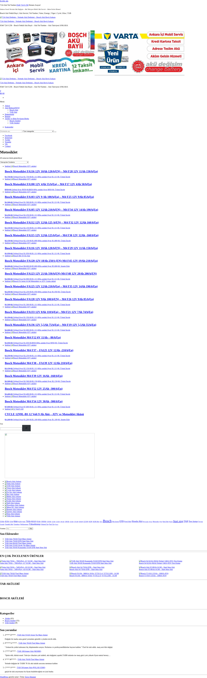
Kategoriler (9, 127)
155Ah (72, 521)
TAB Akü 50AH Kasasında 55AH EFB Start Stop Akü (26, 547)
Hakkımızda (9, 114)
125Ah (53, 521)
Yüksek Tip (45, 524)
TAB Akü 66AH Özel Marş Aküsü (18, 543)
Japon (150, 521)
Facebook (8, 135)
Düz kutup (115, 521)
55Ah (11, 521)
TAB (186, 521)
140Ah (67, 521)
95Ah (38, 521)
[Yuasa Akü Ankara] (13, 499)
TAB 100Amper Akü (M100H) (29, 651)
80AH (33, 521)
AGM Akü (96, 521)
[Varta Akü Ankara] (12, 484)
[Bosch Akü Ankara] (13, 481)
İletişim (7, 116)
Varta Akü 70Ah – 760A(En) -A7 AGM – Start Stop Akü (21, 563)
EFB (121, 521)
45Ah (7, 521)
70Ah (28, 521)
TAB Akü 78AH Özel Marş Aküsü (18, 539)
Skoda (171, 521)
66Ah (23, 521)
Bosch (107, 521)
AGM (90, 521)
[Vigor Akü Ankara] (13, 488)
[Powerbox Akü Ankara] (14, 505)
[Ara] (26, 428)
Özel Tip (52, 524)
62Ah (20, 521)
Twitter (7, 140)
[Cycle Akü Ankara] (13, 490)
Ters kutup (193, 521)
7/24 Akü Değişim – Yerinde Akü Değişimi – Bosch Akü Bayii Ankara (27, 21)
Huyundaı (146, 521)
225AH (85, 521)
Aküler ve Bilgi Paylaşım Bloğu (17, 119)
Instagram (8, 138)
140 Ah (62, 521)
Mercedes (156, 521)
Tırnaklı (2, 524)
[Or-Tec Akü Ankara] (13, 492)
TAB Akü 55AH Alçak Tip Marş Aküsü (20, 545)
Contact (8, 146)
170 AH (76, 521)
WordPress (4, 677)
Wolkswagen (24, 524)
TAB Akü (13, 112)
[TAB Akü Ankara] (12, 486)
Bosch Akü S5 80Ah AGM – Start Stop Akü (156, 569)
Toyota (200, 521)
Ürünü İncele (65, 177)
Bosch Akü (14, 110)
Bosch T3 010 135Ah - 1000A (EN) (153, 576)
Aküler (7, 618)
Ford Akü (127, 521)
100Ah (43, 521)
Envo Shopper (30, 677)
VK (6, 144)
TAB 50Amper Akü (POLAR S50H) (31, 668)
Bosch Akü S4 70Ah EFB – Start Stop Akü (85, 569)
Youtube (8, 142)
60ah (16, 521)
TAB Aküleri (15, 123)
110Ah (49, 521)
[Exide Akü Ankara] (13, 501)
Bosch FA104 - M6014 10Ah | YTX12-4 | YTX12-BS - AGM (93, 576)
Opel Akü (166, 521)
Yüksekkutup (34, 524)
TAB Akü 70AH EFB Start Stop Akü (19, 541)
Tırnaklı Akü (9, 524)
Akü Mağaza (12, 108)
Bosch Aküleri (15, 121)
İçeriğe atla (4, 1)
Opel (160, 521)
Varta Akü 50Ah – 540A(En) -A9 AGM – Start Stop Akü (21, 569)
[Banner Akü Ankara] (13, 509)
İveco (56, 524)
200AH (81, 521)
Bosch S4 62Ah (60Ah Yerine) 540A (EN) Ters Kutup (159, 563)
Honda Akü (137, 521)
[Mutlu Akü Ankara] (13, 497)
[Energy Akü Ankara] (13, 512)
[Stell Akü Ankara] (12, 503)
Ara (1, 424)
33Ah (2, 521)
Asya (101, 521)
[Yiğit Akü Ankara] (12, 516)
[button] (1, 592)
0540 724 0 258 (22, 5)
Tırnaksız (17, 524)
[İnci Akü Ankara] (12, 494)
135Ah (58, 521)
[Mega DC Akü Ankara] (14, 507)
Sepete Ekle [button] (65, 266)
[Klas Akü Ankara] (12, 514)
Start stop (178, 521)
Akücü (7, 106)
